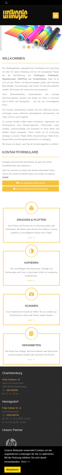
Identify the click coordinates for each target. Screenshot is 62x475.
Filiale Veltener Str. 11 (11, 408)
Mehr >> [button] (25, 461)
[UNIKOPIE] (16, 15)
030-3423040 (12, 390)
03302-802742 (13, 415)
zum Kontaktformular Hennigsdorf (31, 189)
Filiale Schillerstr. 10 (11, 379)
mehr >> (31, 237)
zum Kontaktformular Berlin (32, 183)
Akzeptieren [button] (12, 469)
